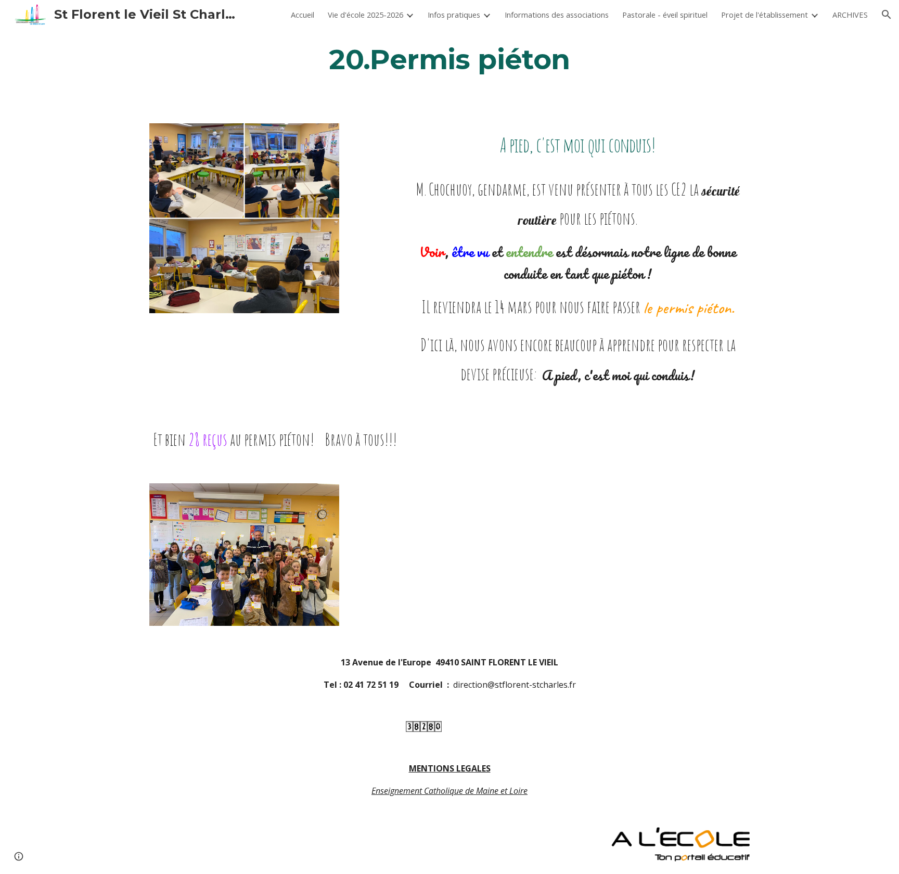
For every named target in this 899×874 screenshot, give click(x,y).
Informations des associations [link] (557, 14)
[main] (449, 59)
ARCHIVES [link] (850, 14)
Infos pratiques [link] (454, 14)
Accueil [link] (302, 14)
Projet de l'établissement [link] (764, 14)
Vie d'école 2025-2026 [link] (365, 14)
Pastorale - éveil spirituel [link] (665, 14)
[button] (886, 14)
